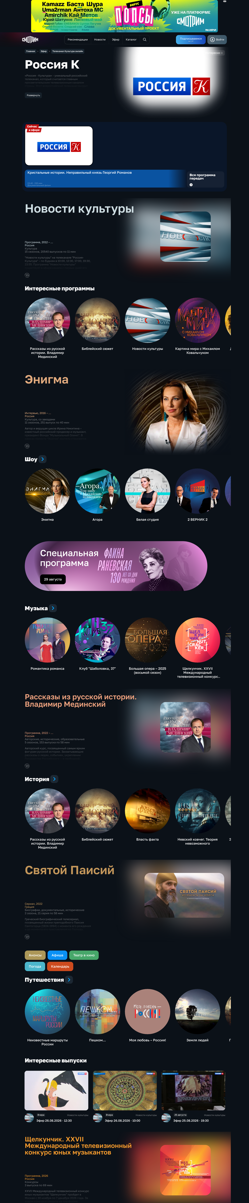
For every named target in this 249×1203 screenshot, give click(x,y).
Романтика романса (47, 668)
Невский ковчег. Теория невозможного (198, 841)
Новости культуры (147, 349)
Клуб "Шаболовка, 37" (97, 668)
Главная (30, 51)
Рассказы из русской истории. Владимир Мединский (47, 353)
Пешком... (97, 1040)
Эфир (44, 51)
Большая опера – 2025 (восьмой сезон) (147, 670)
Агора (97, 519)
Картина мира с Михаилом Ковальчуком (197, 351)
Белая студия (147, 519)
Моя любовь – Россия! (147, 1040)
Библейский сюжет (97, 349)
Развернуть (33, 95)
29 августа (53, 579)
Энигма (47, 519)
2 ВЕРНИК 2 (198, 519)
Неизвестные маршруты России (47, 1042)
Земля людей (197, 1040)
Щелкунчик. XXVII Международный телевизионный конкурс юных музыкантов (197, 674)
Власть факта (147, 839)
